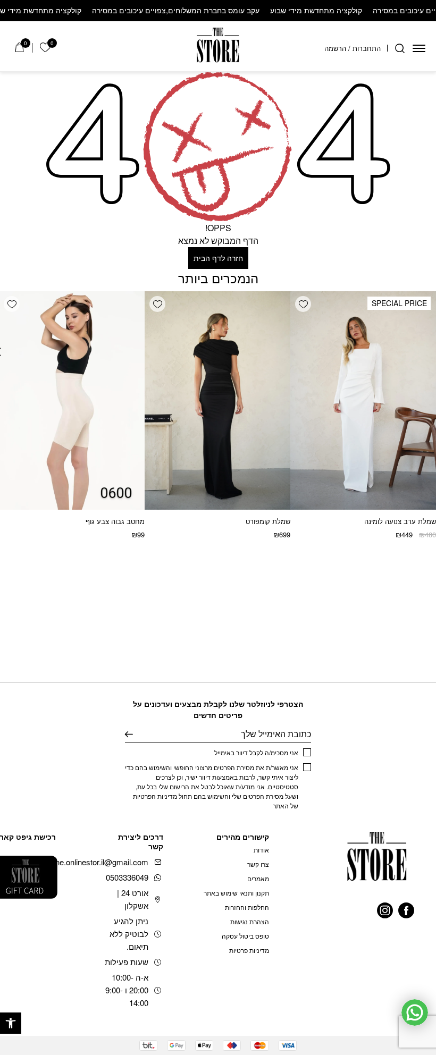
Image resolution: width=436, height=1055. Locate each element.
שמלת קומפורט (268, 521)
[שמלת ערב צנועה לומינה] (363, 400)
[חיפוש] (400, 48)
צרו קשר (258, 863)
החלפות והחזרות (247, 906)
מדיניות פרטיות (249, 950)
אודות (261, 849)
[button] (10, 1023)
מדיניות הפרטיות (155, 795)
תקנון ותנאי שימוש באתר (236, 892)
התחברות (367, 48)
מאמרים (258, 878)
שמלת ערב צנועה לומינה (400, 521)
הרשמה (335, 48)
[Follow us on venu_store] (385, 910)
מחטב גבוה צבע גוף (115, 521)
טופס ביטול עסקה (245, 935)
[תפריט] (419, 48)
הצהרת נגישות (249, 921)
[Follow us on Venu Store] (406, 910)
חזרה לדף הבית (218, 257)
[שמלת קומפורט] (217, 400)
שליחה (129, 733)
